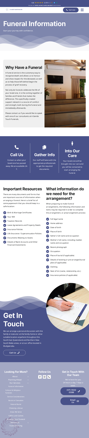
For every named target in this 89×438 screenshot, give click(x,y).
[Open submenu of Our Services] (28, 383)
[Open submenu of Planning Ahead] (28, 379)
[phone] (49, 377)
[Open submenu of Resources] (28, 422)
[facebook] (40, 377)
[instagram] (44, 377)
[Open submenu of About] (28, 376)
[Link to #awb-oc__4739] (82, 10)
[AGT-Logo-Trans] (14, 9)
